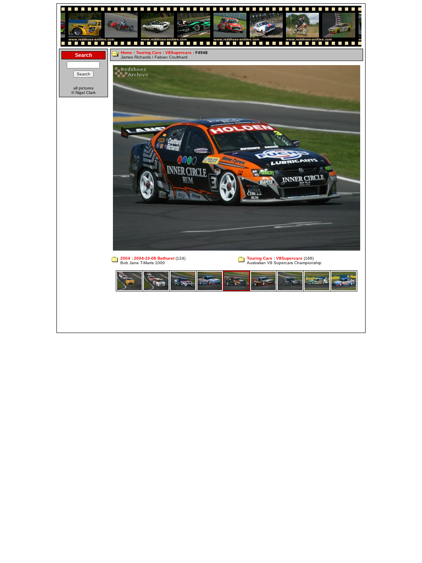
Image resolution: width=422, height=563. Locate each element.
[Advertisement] (211, 312)
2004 (125, 258)
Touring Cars (149, 52)
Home (126, 52)
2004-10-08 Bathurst (154, 258)
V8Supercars (178, 52)
